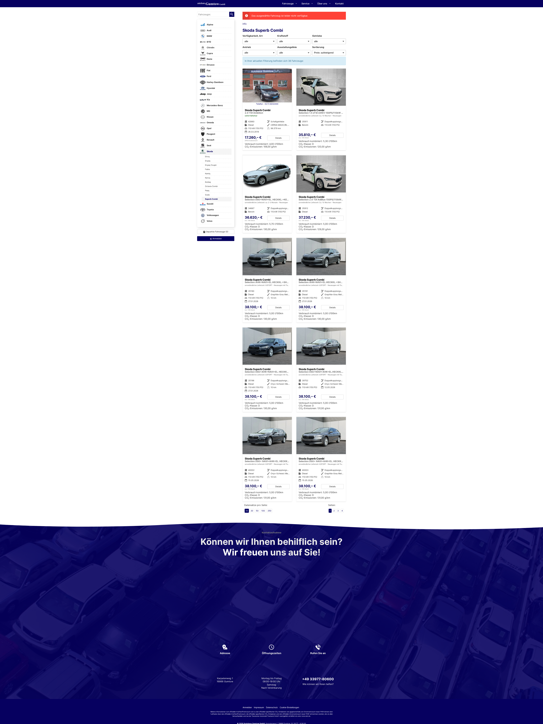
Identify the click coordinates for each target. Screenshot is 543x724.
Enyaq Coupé (210, 165)
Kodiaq (208, 182)
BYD (208, 42)
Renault (210, 140)
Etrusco (210, 65)
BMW (209, 36)
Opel (208, 128)
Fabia (207, 169)
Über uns (322, 3)
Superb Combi (211, 199)
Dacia (209, 59)
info (245, 23)
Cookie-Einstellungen (289, 707)
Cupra (209, 53)
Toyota (210, 209)
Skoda (209, 151)
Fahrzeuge (288, 3)
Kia (208, 99)
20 (252, 510)
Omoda (210, 122)
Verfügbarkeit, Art (253, 35)
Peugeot (210, 134)
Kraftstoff (282, 35)
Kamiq (207, 174)
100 (263, 510)
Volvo (209, 221)
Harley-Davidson (214, 82)
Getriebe (317, 35)
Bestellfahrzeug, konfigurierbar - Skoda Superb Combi (267, 194)
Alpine (209, 24)
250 (269, 510)
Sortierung (318, 47)
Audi (208, 30)
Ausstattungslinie (287, 47)
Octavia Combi (211, 186)
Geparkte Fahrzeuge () (217, 231)
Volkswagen (212, 215)
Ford (208, 76)
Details (278, 138)
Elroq (207, 157)
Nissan (210, 117)
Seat (208, 145)
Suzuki (209, 204)
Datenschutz (272, 707)
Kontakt (339, 3)
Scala (207, 195)
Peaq (207, 190)
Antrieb (247, 47)
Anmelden (247, 707)
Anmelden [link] (217, 238)
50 (257, 510)
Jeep (209, 94)
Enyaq (207, 161)
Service (305, 3)
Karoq (207, 178)
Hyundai (210, 88)
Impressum (259, 707)
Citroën (210, 47)
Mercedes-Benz (214, 105)
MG (208, 111)
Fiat (208, 70)
